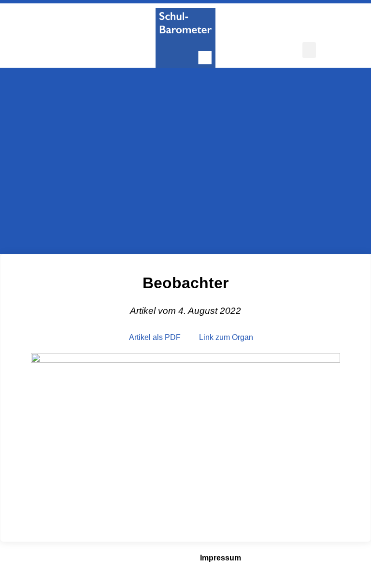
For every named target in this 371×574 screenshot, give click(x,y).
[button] (309, 50)
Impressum (220, 558)
